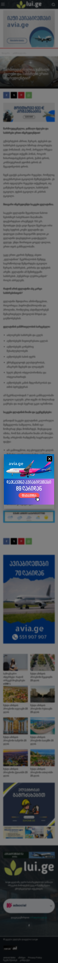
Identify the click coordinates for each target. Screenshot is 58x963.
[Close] (50, 459)
